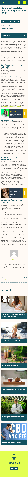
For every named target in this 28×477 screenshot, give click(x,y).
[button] (19, 2)
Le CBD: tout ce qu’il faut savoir (10, 365)
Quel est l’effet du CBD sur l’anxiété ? (12, 442)
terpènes (10, 28)
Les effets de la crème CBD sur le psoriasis (14, 340)
